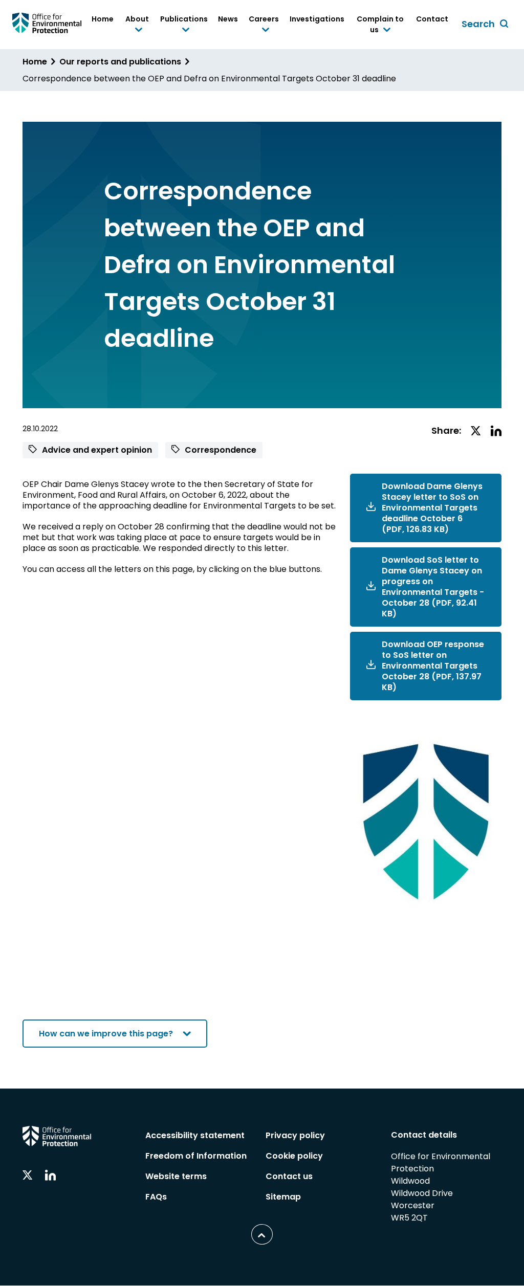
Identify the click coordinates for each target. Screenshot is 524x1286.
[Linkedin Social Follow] (50, 1175)
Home (103, 19)
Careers (263, 25)
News (228, 19)
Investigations (317, 19)
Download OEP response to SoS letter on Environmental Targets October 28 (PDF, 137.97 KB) (433, 665)
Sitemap (283, 1197)
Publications (184, 25)
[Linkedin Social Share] (496, 431)
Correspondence (219, 450)
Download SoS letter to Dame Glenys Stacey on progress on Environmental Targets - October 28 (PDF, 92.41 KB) (433, 586)
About (136, 25)
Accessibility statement (195, 1135)
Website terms (176, 1176)
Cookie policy (294, 1156)
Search (487, 24)
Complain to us (379, 25)
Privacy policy (295, 1135)
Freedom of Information (196, 1156)
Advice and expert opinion (96, 450)
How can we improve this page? (106, 1033)
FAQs (156, 1197)
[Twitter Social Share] (476, 431)
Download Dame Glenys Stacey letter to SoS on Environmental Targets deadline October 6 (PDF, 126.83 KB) (432, 507)
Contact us (289, 1176)
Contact (432, 19)
